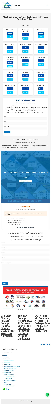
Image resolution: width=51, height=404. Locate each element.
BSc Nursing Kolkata (10, 376)
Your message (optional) (6, 262)
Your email (6, 121)
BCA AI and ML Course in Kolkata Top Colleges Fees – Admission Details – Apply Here (42, 323)
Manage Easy (16, 5)
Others (5, 382)
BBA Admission (7, 358)
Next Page (45, 344)
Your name (6, 116)
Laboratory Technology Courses (10, 368)
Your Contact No (5, 247)
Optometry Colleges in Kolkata (10, 380)
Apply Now (10, 36)
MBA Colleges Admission (9, 370)
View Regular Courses (25, 181)
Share (8, 389)
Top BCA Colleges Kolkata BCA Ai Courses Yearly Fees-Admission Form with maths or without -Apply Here (25, 327)
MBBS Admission (7, 372)
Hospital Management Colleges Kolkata (12, 366)
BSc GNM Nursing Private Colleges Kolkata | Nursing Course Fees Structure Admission (8, 325)
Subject (3, 257)
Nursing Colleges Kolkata (9, 374)
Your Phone (6, 126)
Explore (40, 88)
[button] (47, 395)
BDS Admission (7, 362)
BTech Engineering (7, 364)
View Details (10, 33)
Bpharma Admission (10, 386)
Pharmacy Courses (7, 384)
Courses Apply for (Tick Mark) (25, 110)
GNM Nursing (9, 378)
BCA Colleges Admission (9, 360)
